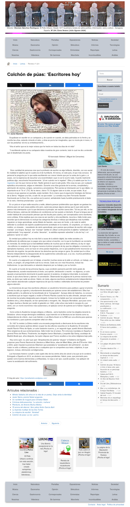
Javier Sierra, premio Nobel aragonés (27, 397)
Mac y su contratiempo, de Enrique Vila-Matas (110, 389)
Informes (94, 45)
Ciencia (15, 50)
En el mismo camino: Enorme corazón (109, 333)
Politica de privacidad (115, 504)
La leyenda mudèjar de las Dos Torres (27, 409)
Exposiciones (75, 40)
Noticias (95, 40)
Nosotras (15, 55)
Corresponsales (55, 50)
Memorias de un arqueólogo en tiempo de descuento (110, 399)
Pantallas (55, 40)
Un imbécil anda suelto (110, 361)
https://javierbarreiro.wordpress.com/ (33, 378)
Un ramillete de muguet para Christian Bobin (30, 399)
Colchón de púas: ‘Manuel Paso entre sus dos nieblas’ (110, 320)
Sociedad (114, 40)
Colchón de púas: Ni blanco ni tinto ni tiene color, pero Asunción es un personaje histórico (110, 368)
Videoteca (35, 55)
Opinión (55, 45)
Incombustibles (95, 55)
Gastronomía (35, 50)
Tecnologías (115, 45)
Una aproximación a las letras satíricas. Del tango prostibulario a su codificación (109, 305)
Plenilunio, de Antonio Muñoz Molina (27, 404)
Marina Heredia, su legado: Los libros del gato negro (110, 291)
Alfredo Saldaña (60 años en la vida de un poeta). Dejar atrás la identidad (41, 394)
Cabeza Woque (65, 441)
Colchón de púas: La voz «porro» (25, 414)
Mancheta (75, 55)
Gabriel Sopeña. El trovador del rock (110, 394)
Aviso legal (101, 504)
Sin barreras (55, 55)
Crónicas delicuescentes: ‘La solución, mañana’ (31, 402)
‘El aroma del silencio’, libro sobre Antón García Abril (33, 407)
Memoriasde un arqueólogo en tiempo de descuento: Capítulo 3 (110, 355)
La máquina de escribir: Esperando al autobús (109, 338)
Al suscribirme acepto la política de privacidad (107, 100)
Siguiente (55, 423)
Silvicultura (75, 45)
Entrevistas (74, 50)
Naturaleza (35, 40)
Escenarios (35, 45)
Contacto (91, 504)
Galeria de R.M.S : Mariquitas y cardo (109, 375)
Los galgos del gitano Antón (110, 344)
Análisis (115, 55)
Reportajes (94, 50)
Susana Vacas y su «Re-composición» (109, 297)
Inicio (15, 40)
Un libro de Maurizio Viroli (110, 380)
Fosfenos (106, 315)
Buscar (110, 79)
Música (15, 45)
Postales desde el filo (109, 349)
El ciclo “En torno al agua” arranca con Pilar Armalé (109, 125)
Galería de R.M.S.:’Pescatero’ (109, 311)
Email (100, 90)
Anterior (44, 423)
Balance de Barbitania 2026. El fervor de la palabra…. (110, 327)
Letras (114, 50)
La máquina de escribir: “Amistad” (25, 412)
